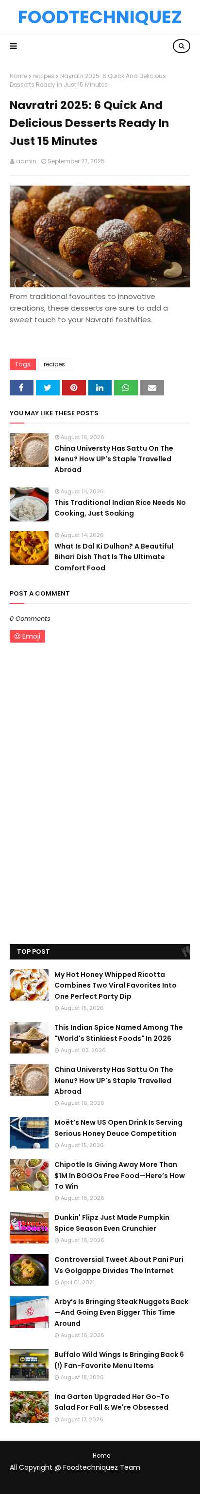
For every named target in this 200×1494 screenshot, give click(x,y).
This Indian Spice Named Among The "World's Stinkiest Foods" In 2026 (118, 1032)
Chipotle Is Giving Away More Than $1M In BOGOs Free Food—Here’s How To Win (119, 1175)
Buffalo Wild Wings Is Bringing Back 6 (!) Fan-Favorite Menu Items (119, 1360)
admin (26, 161)
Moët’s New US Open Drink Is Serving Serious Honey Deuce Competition (118, 1127)
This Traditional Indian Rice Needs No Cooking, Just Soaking (120, 508)
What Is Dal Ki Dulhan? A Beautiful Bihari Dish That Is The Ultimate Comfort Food (113, 557)
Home (18, 76)
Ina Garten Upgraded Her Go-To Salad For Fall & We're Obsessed (111, 1402)
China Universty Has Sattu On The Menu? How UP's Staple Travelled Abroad (113, 459)
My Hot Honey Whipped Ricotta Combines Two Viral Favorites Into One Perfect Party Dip (115, 985)
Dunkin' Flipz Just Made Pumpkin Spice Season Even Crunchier (111, 1222)
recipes (43, 76)
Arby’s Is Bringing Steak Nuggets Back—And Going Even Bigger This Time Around (121, 1312)
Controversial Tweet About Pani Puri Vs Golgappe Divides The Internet (118, 1265)
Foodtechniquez (100, 17)
